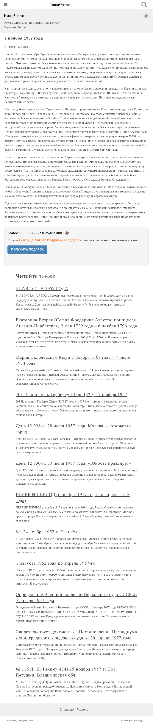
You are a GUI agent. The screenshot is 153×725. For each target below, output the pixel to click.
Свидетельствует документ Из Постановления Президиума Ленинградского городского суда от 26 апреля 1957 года (76, 635)
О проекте (67, 709)
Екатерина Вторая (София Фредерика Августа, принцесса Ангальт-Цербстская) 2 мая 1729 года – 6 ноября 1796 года (76, 323)
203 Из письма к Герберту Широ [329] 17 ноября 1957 (71, 394)
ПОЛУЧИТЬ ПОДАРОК (27, 249)
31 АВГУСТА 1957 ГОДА (42, 288)
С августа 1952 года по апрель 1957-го (55, 563)
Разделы (83, 709)
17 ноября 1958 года (132, 720)
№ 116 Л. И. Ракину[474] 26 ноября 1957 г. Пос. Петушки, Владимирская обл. (66, 672)
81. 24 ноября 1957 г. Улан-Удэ (48, 532)
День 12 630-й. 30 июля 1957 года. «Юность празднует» (73, 463)
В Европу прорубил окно (20, 720)
